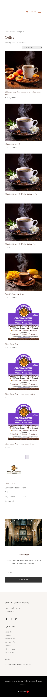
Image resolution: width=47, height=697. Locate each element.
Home (7, 32)
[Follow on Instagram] (16, 619)
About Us (8, 632)
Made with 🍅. (23, 691)
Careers (7, 646)
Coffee (14, 32)
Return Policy (10, 639)
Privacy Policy (10, 649)
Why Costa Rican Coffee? (15, 496)
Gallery (8, 492)
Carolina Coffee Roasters (15, 488)
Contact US (9, 501)
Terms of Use (9, 653)
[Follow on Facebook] (7, 619)
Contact (8, 635)
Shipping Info (10, 642)
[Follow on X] (11, 619)
